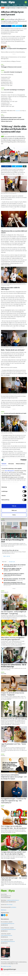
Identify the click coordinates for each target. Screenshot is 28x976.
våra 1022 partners (9, 470)
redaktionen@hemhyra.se (13, 900)
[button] (8, 5)
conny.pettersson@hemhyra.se (8, 929)
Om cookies (7, 974)
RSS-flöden (3, 910)
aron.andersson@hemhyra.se (8, 941)
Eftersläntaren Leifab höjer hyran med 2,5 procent (12, 119)
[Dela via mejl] (25, 26)
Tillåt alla (14, 506)
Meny (24, 5)
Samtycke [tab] (4, 463)
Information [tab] (11, 463)
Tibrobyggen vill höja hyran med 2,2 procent (11, 67)
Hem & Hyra (9, 904)
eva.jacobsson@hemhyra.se (7, 923)
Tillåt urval (14, 510)
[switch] (24, 491)
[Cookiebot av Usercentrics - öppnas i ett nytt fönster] (20, 460)
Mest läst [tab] (4, 561)
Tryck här (18, 110)
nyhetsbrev (13, 907)
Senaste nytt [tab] (12, 561)
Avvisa (14, 514)
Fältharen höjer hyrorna (6, 121)
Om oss (2, 974)
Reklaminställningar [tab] (20, 463)
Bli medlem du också (6, 966)
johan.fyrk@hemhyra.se (6, 935)
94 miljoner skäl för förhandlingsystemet (17, 48)
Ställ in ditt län (6, 556)
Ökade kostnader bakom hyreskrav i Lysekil (11, 117)
